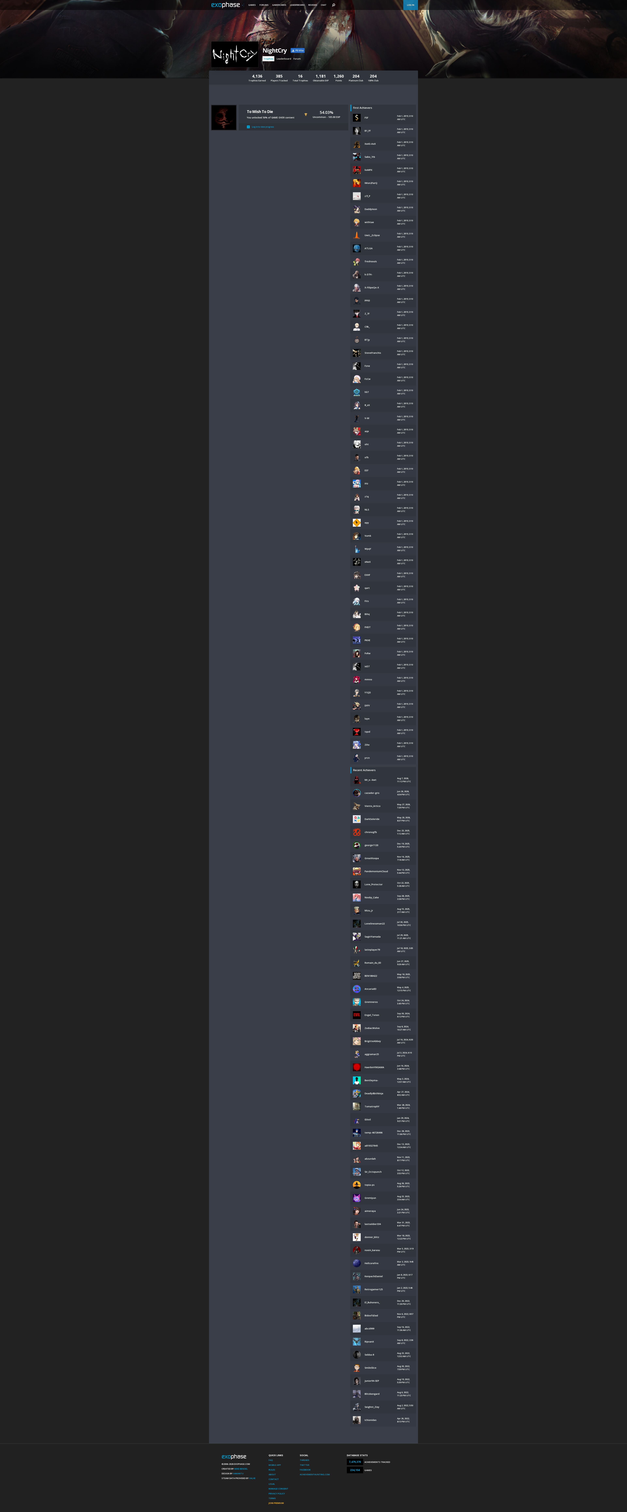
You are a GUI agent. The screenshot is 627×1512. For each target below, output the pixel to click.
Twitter (304, 1464)
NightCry (275, 50)
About (272, 1474)
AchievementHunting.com (315, 1474)
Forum (297, 58)
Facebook (305, 1469)
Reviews (312, 4)
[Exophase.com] (227, 5)
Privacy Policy (277, 1493)
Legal (272, 1483)
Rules (272, 1469)
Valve (252, 1478)
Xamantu (238, 1473)
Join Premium (276, 1503)
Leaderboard (297, 4)
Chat (323, 4)
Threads (304, 1460)
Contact (274, 1479)
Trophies (268, 58)
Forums (263, 4)
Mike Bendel (241, 1468)
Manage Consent (278, 1488)
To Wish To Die (260, 111)
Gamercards (279, 4)
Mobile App (275, 1464)
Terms (272, 1498)
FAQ (271, 1460)
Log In (410, 4)
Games (252, 4)
